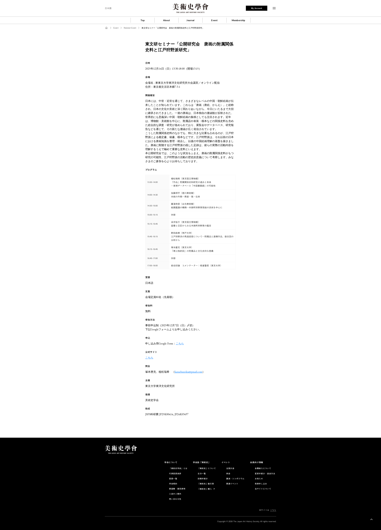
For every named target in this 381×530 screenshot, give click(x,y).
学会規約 (173, 483)
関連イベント (232, 483)
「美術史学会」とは (178, 468)
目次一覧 (202, 473)
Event (115, 28)
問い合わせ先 (175, 499)
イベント (225, 462)
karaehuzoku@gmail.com (188, 371)
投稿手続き (203, 478)
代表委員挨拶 (175, 473)
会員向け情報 (256, 462)
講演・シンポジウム (235, 478)
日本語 (108, 8)
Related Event (130, 28)
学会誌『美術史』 (201, 462)
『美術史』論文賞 (206, 483)
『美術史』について (207, 468)
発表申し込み (261, 483)
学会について (170, 462)
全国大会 (230, 468)
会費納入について (263, 468)
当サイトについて (263, 488)
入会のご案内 (175, 493)
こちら (180, 343)
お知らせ (259, 478)
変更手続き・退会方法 (265, 473)
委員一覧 (173, 478)
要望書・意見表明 (177, 488)
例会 (228, 473)
